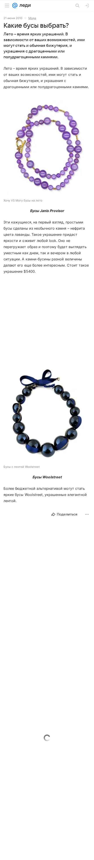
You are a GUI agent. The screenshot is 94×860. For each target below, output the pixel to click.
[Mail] (14, 5)
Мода (32, 18)
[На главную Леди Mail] (24, 5)
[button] (47, 148)
